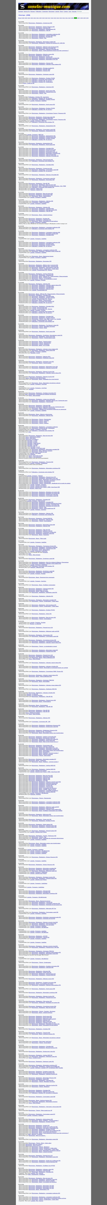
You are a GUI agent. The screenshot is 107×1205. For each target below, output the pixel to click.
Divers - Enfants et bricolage (33, 712)
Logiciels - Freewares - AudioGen (35, 1115)
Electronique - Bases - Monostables (41, 681)
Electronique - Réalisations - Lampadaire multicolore (45, 426)
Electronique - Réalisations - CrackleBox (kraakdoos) (45, 790)
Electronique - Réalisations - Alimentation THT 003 (41, 1185)
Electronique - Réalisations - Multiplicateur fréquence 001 (46, 725)
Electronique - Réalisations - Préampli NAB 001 (40, 518)
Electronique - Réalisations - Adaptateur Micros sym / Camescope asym (49, 400)
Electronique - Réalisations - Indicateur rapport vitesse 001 (46, 285)
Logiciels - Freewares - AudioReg (38, 100)
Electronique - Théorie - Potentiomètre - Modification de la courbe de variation (51, 483)
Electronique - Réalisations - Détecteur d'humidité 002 (45, 49)
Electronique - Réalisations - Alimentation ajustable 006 (42, 868)
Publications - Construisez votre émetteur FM (43, 79)
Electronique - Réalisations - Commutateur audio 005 (45, 495)
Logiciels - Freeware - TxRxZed (35, 475)
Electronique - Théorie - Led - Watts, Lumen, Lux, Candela (46, 319)
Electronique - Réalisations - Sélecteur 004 (39, 717)
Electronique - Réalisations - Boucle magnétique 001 (42, 1072)
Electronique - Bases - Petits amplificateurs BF (43, 657)
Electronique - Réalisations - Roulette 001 (42, 36)
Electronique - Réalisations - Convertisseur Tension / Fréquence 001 (49, 113)
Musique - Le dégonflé (35, 623)
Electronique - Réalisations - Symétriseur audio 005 (41, 571)
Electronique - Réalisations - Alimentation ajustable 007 (42, 759)
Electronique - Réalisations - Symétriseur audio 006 (44, 152)
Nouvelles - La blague (32, 444)
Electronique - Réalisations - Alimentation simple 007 (45, 650)
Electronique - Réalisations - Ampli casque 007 (40, 1016)
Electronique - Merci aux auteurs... (37, 1135)
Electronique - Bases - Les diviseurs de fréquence (44, 788)
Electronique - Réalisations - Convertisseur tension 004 (45, 641)
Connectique (45, 11)
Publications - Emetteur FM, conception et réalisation (45, 1093)
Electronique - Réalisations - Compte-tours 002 (40, 23)
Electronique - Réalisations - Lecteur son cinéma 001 (42, 399)
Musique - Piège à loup (35, 488)
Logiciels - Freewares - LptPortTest (38, 551)
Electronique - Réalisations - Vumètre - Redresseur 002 (42, 835)
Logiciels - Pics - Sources (37, 1173)
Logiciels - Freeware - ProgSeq (37, 280)
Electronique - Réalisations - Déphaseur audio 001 (44, 1056)
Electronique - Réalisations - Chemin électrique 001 (44, 1162)
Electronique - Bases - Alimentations (41, 549)
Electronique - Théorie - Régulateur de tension (43, 326)
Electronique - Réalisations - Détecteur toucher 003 (41, 376)
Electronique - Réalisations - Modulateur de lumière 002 (46, 493)
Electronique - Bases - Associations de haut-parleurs (45, 221)
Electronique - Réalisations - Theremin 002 (42, 786)
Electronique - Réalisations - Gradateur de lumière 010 (42, 393)
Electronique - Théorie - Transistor (40, 420)
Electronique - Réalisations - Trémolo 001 (42, 902)
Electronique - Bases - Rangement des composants (41, 577)
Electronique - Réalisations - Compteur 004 (39, 1029)
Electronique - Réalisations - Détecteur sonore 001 (44, 209)
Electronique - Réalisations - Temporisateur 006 (40, 194)
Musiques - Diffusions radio (37, 567)
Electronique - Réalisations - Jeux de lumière (43, 924)
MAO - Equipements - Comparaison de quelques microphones (40, 394)
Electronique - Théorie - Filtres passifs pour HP (43, 508)
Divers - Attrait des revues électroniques (36, 378)
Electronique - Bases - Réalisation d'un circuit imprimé (45, 379)
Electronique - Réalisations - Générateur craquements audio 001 (45, 917)
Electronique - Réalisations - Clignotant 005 (39, 1170)
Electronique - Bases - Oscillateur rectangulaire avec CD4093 (47, 810)
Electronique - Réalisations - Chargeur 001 (42, 63)
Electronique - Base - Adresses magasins (42, 450)
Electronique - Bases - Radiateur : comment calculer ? (45, 753)
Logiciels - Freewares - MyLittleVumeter (40, 850)
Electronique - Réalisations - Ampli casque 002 (43, 104)
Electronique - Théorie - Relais (39, 327)
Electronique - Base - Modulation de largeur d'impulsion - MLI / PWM (49, 186)
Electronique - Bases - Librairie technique (42, 215)
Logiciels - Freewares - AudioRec (38, 197)
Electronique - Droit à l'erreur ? (33, 1145)
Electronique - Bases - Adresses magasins (42, 754)
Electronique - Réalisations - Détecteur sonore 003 (41, 978)
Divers (61, 11)
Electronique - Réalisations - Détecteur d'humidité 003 (42, 48)
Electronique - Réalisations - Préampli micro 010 (44, 137)
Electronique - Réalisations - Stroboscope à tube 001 (45, 739)
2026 (23, 18)
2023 (32, 18)
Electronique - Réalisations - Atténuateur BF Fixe (44, 908)
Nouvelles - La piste (32, 440)
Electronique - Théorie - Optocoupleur (41, 755)
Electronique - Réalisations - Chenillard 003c (43, 148)
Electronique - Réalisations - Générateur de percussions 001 (47, 904)
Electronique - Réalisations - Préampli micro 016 (44, 997)
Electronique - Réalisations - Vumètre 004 (42, 56)
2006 (82, 18)
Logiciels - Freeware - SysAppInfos (38, 463)
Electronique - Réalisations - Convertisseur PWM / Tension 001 (47, 671)
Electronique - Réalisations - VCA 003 (38, 936)
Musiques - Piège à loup (36, 188)
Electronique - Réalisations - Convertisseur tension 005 (42, 640)
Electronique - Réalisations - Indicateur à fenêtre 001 (45, 666)
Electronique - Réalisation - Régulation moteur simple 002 (46, 251)
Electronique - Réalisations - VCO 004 (38, 590)
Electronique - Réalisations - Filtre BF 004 (42, 211)
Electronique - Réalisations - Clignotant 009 (39, 28)
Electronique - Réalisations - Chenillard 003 (42, 316)
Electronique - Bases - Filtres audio (37, 538)
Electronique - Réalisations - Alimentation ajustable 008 (42, 600)
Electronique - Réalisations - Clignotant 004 (42, 1080)
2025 (26, 18)
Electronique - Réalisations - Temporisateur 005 (40, 572)
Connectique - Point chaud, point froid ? (42, 1041)
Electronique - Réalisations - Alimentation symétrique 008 (43, 992)
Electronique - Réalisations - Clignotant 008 (39, 405)
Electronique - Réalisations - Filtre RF (41, 30)
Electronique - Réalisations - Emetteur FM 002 (43, 78)
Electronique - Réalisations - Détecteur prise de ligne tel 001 (44, 46)
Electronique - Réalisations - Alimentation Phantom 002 (42, 1077)
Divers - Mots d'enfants (34, 395)
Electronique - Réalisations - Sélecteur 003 (39, 779)
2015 (55, 18)
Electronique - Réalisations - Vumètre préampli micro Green (46, 503)
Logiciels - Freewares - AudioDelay (38, 564)
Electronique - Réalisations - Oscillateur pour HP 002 (42, 1165)
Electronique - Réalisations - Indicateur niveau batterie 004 (43, 349)
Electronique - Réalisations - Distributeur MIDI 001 (44, 689)
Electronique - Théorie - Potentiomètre (41, 342)
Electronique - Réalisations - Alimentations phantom (44, 1101)
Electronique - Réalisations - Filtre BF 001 (42, 696)
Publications (38, 11)
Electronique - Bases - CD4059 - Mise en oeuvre (44, 789)
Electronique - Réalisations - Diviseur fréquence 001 (45, 857)
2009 (72, 18)
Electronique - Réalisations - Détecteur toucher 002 (41, 996)
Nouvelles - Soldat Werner (33, 443)
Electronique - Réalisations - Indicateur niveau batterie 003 (46, 685)
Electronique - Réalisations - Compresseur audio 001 (42, 178)
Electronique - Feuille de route (39, 452)
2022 (35, 18)
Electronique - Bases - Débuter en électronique (43, 408)
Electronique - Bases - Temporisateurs (41, 196)
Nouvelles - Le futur (32, 442)
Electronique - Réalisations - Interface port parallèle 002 (46, 1066)
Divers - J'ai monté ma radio (36, 455)
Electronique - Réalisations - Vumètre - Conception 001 (45, 504)
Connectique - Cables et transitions (40, 202)
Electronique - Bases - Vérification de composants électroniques (48, 838)
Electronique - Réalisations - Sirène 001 (42, 613)
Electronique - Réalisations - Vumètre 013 (39, 55)
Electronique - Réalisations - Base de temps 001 (44, 1007)
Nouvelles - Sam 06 (32, 445)
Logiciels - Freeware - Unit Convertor (36, 500)
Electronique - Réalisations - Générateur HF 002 (41, 776)
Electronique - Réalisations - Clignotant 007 (39, 891)
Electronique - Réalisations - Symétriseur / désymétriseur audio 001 (45, 335)
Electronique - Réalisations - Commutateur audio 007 (42, 1114)
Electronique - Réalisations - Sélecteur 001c (43, 289)
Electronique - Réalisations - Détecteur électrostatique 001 (46, 952)
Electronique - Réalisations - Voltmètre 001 (42, 596)
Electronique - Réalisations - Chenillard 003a (43, 287)
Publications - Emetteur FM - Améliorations (42, 82)
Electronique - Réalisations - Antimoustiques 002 (41, 1119)
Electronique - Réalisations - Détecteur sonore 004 (41, 54)
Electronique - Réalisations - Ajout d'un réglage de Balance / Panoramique (50, 562)
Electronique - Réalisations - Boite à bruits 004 (40, 1021)
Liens (70, 11)
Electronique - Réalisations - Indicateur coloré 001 (41, 1169)
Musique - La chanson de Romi (34, 695)
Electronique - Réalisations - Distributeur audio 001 (44, 592)
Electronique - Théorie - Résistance (40, 344)
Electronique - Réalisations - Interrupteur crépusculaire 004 (46, 1106)
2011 (66, 18)
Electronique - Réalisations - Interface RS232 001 (41, 273)
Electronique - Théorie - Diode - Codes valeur (40, 1143)
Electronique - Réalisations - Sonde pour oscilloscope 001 (46, 1130)
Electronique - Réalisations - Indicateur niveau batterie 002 (46, 64)
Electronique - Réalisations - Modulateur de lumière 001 (46, 492)
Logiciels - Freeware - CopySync (38, 484)
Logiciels (57, 11)
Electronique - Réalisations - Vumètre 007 (42, 785)
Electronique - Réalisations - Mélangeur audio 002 (44, 871)
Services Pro (27, 11)
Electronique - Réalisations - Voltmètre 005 (42, 201)
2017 (49, 18)
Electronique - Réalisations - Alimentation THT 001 (41, 1188)
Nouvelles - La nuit (35, 352)
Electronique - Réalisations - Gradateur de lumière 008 (45, 966)
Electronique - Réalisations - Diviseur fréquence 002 (42, 26)
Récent (19, 18)
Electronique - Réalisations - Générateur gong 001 (41, 361)
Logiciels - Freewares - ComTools (38, 384)
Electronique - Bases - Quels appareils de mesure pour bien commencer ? (50, 50)
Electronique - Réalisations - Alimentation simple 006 (42, 869)
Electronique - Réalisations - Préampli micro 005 (44, 651)
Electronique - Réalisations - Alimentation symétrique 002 (46, 153)
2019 (43, 18)
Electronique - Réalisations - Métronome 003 (43, 808)
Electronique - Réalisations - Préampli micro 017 (44, 973)
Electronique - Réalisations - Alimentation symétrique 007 (43, 1065)
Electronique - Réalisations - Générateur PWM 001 (41, 951)
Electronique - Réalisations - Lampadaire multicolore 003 (46, 803)
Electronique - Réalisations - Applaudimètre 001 (43, 29)
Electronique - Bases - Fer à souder (41, 345)
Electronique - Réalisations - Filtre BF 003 (42, 706)
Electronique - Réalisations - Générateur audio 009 (41, 74)
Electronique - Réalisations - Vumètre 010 (39, 1125)
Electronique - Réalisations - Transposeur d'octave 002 (42, 532)
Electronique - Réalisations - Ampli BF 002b (39, 69)
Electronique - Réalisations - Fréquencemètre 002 (41, 588)
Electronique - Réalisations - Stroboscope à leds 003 (45, 494)
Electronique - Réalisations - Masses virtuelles (43, 1180)
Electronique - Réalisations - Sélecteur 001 (42, 415)
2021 (38, 18)
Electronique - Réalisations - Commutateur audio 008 (45, 169)
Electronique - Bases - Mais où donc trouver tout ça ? (45, 741)
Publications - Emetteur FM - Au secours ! (42, 80)
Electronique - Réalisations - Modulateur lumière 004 (45, 233)
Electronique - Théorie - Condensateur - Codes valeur (45, 268)
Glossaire (74, 11)
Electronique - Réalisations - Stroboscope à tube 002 (45, 726)
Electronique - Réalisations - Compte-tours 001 (40, 168)
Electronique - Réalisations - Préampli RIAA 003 (43, 975)
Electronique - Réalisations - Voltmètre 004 (39, 283)
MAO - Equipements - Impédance (36, 1174)
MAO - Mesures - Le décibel (35, 1134)
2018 (46, 18)
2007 (79, 18)
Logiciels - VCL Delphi (35, 453)
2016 (52, 18)
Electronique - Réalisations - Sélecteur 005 (42, 513)
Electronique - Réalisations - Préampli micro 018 (41, 655)
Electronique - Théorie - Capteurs (40, 423)
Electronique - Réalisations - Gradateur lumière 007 (41, 1071)
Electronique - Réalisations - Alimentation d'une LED (45, 59)
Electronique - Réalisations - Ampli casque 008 (43, 988)
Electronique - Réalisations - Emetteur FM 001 (43, 610)
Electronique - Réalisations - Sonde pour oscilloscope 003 (43, 1126)
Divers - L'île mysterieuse (35, 457)
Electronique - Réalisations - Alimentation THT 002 (41, 1187)
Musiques (33, 11)
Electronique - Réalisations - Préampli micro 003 (44, 700)
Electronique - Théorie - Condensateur (41, 962)
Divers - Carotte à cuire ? (35, 1057)
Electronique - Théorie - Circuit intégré (41, 1042)
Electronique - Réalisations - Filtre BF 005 (39, 183)
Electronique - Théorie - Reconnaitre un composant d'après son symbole (50, 667)
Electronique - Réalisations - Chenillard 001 (42, 502)
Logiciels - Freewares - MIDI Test (38, 120)
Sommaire (20, 11)
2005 (84, 18)
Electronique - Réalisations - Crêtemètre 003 (40, 220)
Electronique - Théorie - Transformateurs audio (43, 337)
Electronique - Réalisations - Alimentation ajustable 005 (45, 58)
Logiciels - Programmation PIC (39, 290)
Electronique (51, 11)
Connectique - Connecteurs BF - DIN (41, 721)
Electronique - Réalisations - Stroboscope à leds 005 (42, 117)
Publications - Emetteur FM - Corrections (39, 97)
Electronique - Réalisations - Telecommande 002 (44, 154)
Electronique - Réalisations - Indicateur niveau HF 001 (42, 1022)
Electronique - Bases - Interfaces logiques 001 (43, 1034)
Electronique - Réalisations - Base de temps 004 (44, 184)
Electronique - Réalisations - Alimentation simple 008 (42, 524)
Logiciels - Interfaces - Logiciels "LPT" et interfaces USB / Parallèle (46, 1067)
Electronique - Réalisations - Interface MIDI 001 (43, 765)
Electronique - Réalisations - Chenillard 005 (39, 892)
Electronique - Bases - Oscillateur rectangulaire (43, 585)
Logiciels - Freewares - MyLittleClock (39, 793)
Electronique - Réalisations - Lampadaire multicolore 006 (46, 34)
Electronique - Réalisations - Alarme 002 (39, 1079)
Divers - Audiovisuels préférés (33, 437)
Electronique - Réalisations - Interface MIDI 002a (44, 35)
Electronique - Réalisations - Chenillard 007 (39, 499)
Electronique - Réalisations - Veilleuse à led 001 (40, 531)
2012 (64, 18)
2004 (87, 18)
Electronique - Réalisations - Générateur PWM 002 (41, 680)
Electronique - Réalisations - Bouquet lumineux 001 (44, 1047)
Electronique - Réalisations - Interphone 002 (43, 87)
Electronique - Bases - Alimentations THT (39, 1189)
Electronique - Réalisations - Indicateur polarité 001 (41, 746)
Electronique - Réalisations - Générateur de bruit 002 (42, 918)
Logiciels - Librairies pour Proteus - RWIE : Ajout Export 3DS (45, 487)
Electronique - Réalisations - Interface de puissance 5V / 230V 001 (48, 43)
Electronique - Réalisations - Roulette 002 (39, 218)
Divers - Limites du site (28, 83)
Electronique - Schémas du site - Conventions (43, 428)
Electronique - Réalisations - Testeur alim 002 (40, 819)
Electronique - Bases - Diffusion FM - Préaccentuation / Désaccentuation (50, 276)
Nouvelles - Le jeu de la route (38, 448)
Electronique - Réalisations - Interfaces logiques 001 (45, 783)
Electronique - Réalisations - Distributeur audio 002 (41, 533)
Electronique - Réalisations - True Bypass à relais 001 (45, 325)
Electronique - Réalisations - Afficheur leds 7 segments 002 (43, 266)
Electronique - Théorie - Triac (39, 38)
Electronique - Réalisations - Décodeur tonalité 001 (41, 68)
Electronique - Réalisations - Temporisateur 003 (40, 745)
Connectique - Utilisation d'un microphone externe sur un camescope (49, 409)
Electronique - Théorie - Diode (39, 421)
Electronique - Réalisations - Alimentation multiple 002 (42, 41)
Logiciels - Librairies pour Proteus (38, 485)
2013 (61, 18)
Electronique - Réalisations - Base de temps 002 (44, 617)
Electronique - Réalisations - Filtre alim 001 (39, 529)
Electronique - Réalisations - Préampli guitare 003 (44, 784)
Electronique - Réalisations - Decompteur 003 (43, 179)
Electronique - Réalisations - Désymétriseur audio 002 (45, 267)
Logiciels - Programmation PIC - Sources (42, 270)
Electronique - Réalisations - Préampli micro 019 (44, 92)
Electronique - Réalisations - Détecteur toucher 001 (44, 1074)
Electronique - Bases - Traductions (40, 534)
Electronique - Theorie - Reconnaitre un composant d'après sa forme (49, 1198)
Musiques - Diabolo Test (36, 189)
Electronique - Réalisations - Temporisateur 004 (40, 635)
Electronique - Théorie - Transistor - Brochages (43, 1011)
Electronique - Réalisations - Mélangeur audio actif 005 (45, 631)
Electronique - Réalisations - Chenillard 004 (42, 1046)
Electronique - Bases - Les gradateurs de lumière (41, 983)
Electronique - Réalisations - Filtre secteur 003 (40, 1001)
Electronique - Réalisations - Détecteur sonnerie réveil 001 (43, 946)
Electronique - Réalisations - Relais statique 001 (41, 824)
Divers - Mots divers (31, 438)
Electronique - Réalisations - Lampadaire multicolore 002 (46, 802)
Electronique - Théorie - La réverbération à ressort (44, 278)
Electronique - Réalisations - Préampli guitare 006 (44, 827)
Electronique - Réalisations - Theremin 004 (42, 401)
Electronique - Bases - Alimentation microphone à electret (46, 383)
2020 (40, 18)
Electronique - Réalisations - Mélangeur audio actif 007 (45, 807)
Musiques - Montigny (35, 794)
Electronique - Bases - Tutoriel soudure (41, 277)
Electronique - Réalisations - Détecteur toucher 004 (44, 368)
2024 (29, 18)
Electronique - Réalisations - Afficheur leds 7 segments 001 (43, 265)
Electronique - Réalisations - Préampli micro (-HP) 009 (45, 947)
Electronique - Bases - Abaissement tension (42, 256)
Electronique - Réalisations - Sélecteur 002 (39, 778)
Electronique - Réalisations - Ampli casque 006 (43, 90)
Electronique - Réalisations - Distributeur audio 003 (41, 357)
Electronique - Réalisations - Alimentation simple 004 (45, 953)
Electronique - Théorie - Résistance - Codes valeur (44, 1148)
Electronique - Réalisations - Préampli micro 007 (44, 548)
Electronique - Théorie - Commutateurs (41, 521)
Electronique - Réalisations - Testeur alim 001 (40, 972)
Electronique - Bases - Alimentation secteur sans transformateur (48, 733)
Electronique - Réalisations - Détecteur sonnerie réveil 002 (46, 781)
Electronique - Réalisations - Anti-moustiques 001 (44, 605)
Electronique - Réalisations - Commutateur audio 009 (42, 129)
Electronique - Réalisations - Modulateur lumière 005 (42, 877)
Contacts (66, 11)
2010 (69, 18)
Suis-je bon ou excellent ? (32, 439)
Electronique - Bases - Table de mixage (38, 591)
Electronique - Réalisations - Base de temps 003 (41, 435)
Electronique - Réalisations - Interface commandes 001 (42, 736)
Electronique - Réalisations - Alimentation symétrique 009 (43, 893)
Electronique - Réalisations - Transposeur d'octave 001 (42, 546)
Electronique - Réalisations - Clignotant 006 (42, 275)
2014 (58, 18)
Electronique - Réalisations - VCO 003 (38, 780)
